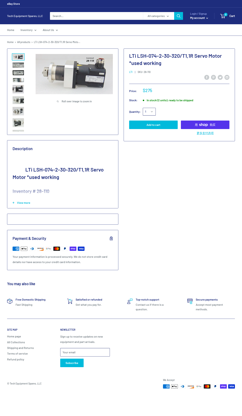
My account (197, 17)
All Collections (16, 342)
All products (23, 42)
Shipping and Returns (20, 347)
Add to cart (153, 124)
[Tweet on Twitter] (220, 77)
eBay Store (13, 3)
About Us (48, 30)
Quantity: (135, 111)
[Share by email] (226, 77)
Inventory (27, 30)
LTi (131, 71)
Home (10, 30)
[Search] (178, 16)
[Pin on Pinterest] (213, 77)
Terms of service (17, 353)
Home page (14, 336)
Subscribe (72, 362)
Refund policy (15, 359)
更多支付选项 (205, 133)
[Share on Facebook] (206, 77)
